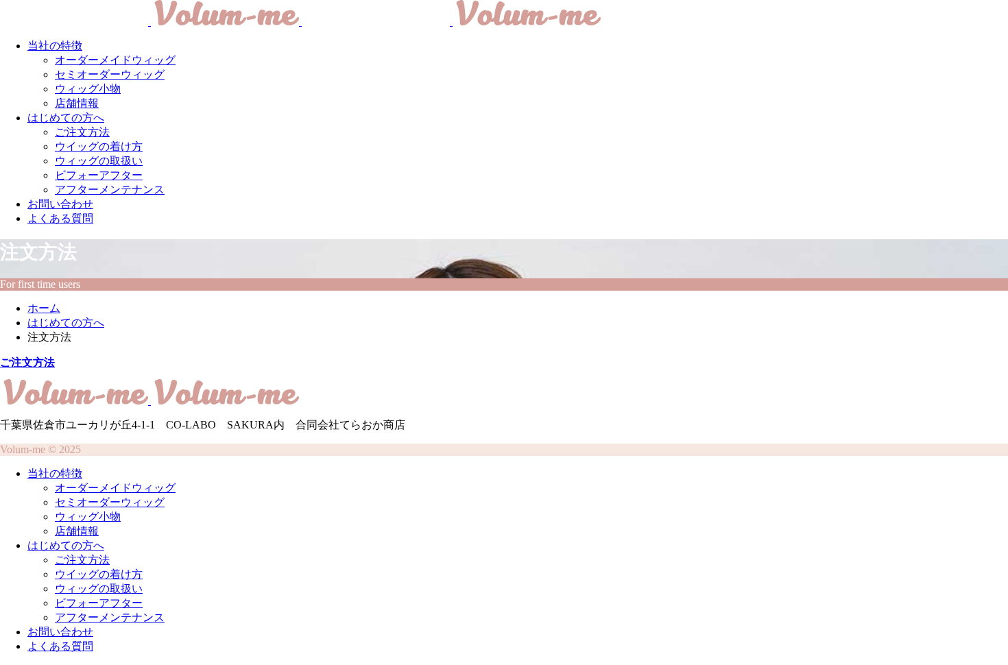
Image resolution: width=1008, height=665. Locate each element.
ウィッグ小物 (88, 89)
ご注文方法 (82, 132)
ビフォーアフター (99, 175)
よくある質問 (60, 218)
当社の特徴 (54, 45)
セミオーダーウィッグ (110, 74)
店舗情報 (77, 103)
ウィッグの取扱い (99, 161)
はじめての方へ (65, 117)
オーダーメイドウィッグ (115, 60)
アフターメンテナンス (110, 189)
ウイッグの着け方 (99, 146)
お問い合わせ (60, 204)
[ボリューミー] (300, 21)
